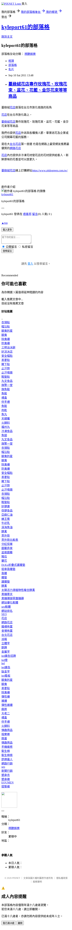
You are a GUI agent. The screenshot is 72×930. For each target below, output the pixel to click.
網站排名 (7, 610)
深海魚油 (7, 527)
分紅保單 (7, 544)
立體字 (5, 643)
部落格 (12, 65)
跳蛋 (4, 738)
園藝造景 (7, 548)
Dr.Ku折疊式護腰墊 (13, 564)
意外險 (5, 535)
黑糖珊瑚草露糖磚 (12, 598)
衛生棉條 (7, 755)
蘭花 (4, 560)
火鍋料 (5, 422)
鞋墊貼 (5, 376)
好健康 (5, 506)
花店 (12, 107)
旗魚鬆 (5, 389)
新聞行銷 (7, 770)
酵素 (4, 531)
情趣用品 (7, 730)
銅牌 (4, 647)
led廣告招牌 (8, 655)
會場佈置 (7, 630)
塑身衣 (5, 775)
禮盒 (4, 397)
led (3, 663)
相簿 (11, 60)
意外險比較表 (9, 539)
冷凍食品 (7, 431)
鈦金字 (5, 671)
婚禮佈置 (7, 626)
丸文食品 (7, 380)
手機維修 (7, 746)
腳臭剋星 (7, 330)
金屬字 (5, 651)
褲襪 (4, 700)
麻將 (4, 709)
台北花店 (15, 144)
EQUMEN (7, 782)
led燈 (4, 660)
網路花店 (15, 148)
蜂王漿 (5, 518)
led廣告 (5, 667)
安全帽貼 (7, 355)
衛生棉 (5, 751)
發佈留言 (7, 251)
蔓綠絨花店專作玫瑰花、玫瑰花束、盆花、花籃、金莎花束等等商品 (37, 90)
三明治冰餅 (8, 347)
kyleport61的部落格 (25, 27)
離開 (20, 923)
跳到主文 (7, 36)
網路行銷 (7, 763)
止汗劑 (5, 368)
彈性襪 (5, 696)
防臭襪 (5, 343)
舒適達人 (7, 759)
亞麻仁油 (7, 514)
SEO (4, 614)
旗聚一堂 (7, 385)
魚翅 (4, 435)
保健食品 (7, 510)
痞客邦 (27, 214)
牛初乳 (5, 523)
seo (3, 766)
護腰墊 (5, 581)
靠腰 (4, 573)
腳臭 (4, 334)
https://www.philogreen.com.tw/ (50, 170)
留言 (35, 214)
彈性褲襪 (7, 705)
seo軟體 (6, 606)
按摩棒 (5, 734)
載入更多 (7, 229)
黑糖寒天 (7, 594)
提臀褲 (5, 786)
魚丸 (4, 414)
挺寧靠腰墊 (8, 569)
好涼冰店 (7, 351)
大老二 (5, 713)
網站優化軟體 (9, 602)
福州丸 (5, 426)
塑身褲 (5, 779)
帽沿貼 (5, 326)
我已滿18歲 (8, 923)
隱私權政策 (62, 878)
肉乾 (4, 410)
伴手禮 (5, 401)
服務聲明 (37, 881)
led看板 (5, 675)
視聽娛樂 (30, 53)
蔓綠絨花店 (8, 121)
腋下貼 (5, 364)
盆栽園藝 (7, 552)
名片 (11, 69)
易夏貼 (5, 360)
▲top (4, 222)
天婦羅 (5, 418)
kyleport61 (7, 194)
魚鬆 (4, 393)
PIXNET (16, 878)
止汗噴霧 (7, 372)
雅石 (4, 556)
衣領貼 (5, 322)
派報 (4, 639)
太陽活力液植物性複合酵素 (18, 590)
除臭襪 (5, 339)
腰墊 (4, 577)
